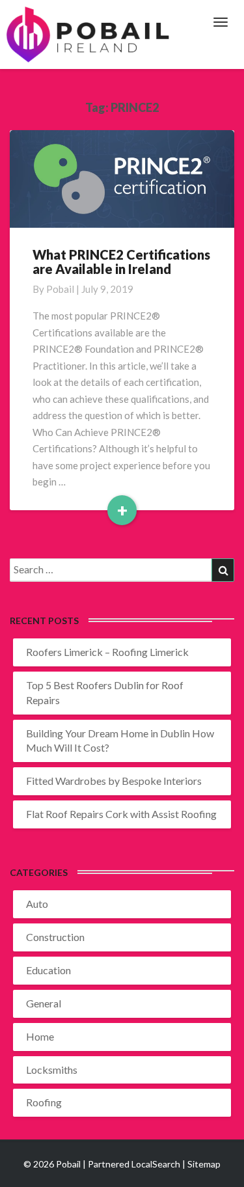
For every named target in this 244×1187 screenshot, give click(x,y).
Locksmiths (51, 1069)
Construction (55, 937)
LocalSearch (155, 1163)
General (43, 1003)
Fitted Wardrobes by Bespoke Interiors (114, 780)
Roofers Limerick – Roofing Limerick (107, 652)
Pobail (60, 289)
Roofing (44, 1102)
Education (48, 970)
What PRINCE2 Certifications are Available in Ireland (121, 262)
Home (40, 1036)
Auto (37, 903)
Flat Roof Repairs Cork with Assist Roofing (121, 814)
